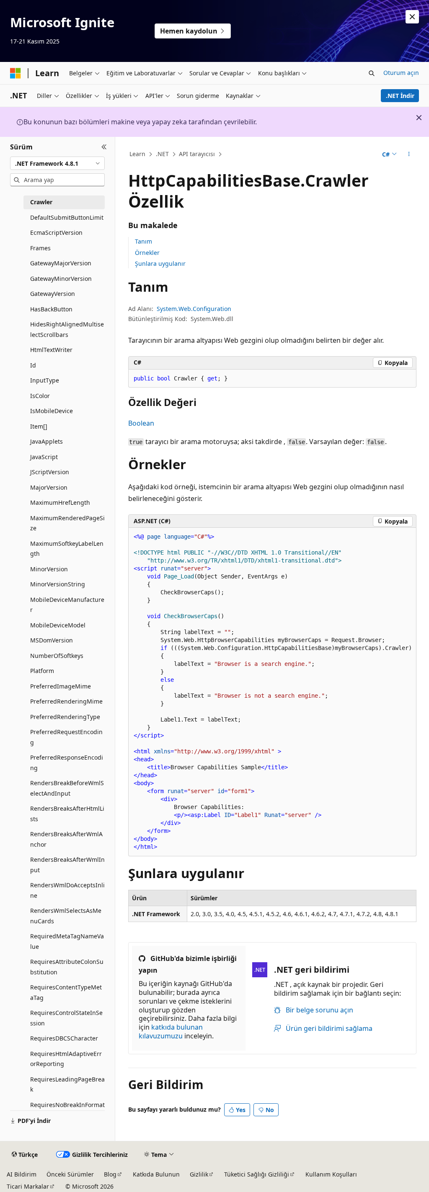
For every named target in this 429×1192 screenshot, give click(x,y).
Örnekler (147, 253)
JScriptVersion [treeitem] (49, 472)
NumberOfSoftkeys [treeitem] (56, 656)
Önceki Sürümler (70, 1174)
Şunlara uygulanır (160, 263)
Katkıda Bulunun (156, 1174)
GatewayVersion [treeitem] (52, 294)
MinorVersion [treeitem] (49, 569)
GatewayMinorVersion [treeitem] (61, 279)
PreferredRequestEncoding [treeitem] (66, 737)
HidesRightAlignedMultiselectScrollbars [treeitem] (67, 329)
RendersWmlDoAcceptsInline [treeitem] (67, 890)
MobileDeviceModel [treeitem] (57, 625)
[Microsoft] (15, 73)
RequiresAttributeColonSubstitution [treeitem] (66, 967)
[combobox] (57, 163)
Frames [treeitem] (40, 248)
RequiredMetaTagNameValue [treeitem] (67, 941)
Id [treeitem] (33, 365)
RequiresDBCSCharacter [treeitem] (64, 1038)
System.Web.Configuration (194, 309)
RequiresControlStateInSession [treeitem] (66, 1018)
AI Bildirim (21, 1174)
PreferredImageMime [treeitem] (60, 686)
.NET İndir (400, 96)
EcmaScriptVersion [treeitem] (56, 232)
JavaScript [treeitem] (44, 457)
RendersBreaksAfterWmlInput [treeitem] (67, 864)
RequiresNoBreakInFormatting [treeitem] (67, 1110)
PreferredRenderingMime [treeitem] (66, 701)
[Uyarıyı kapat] (412, 16)
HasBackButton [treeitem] (51, 309)
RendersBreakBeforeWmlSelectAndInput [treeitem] (67, 788)
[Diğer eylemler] (408, 154)
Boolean (141, 423)
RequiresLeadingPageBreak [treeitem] (67, 1084)
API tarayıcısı (197, 154)
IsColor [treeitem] (40, 396)
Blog (110, 1174)
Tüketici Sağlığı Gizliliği (256, 1174)
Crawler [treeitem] (41, 202)
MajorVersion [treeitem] (48, 487)
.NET (162, 154)
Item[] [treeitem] (38, 426)
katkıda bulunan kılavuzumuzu (171, 1031)
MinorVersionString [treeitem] (57, 584)
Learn (137, 154)
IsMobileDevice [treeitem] (51, 411)
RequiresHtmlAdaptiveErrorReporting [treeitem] (66, 1059)
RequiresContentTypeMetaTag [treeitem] (66, 992)
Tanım (143, 241)
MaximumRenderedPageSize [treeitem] (67, 523)
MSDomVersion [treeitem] (51, 640)
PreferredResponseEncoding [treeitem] (66, 762)
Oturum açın (401, 73)
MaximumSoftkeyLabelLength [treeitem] (66, 548)
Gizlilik (199, 1174)
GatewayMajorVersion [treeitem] (60, 263)
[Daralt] (104, 147)
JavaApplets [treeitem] (46, 441)
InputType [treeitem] (44, 380)
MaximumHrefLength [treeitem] (60, 502)
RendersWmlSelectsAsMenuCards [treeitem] (65, 916)
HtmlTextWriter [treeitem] (51, 350)
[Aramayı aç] (371, 73)
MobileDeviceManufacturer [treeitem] (67, 605)
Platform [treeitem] (42, 671)
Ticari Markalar (28, 1186)
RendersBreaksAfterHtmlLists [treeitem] (67, 813)
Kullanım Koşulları (331, 1174)
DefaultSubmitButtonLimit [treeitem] (66, 217)
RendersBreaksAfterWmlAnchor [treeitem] (66, 839)
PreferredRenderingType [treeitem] (65, 717)
